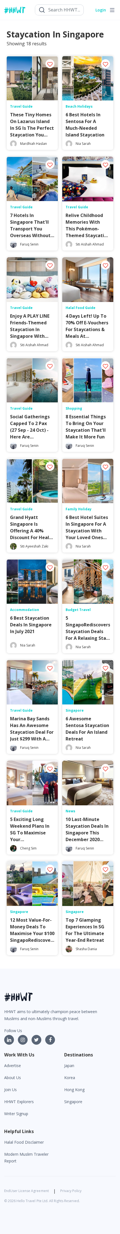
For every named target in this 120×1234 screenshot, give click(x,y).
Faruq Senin (29, 244)
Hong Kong (74, 1089)
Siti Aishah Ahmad (90, 244)
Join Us (10, 1089)
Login (100, 10)
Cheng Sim (28, 848)
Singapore (73, 1101)
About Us (12, 1077)
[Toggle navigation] (112, 10)
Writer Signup (16, 1113)
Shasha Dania (86, 949)
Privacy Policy (70, 1190)
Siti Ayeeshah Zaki (34, 546)
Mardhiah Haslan (33, 143)
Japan (69, 1065)
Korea (69, 1077)
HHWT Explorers (19, 1101)
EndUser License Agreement (26, 1190)
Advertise (12, 1065)
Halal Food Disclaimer (24, 1142)
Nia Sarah (83, 143)
